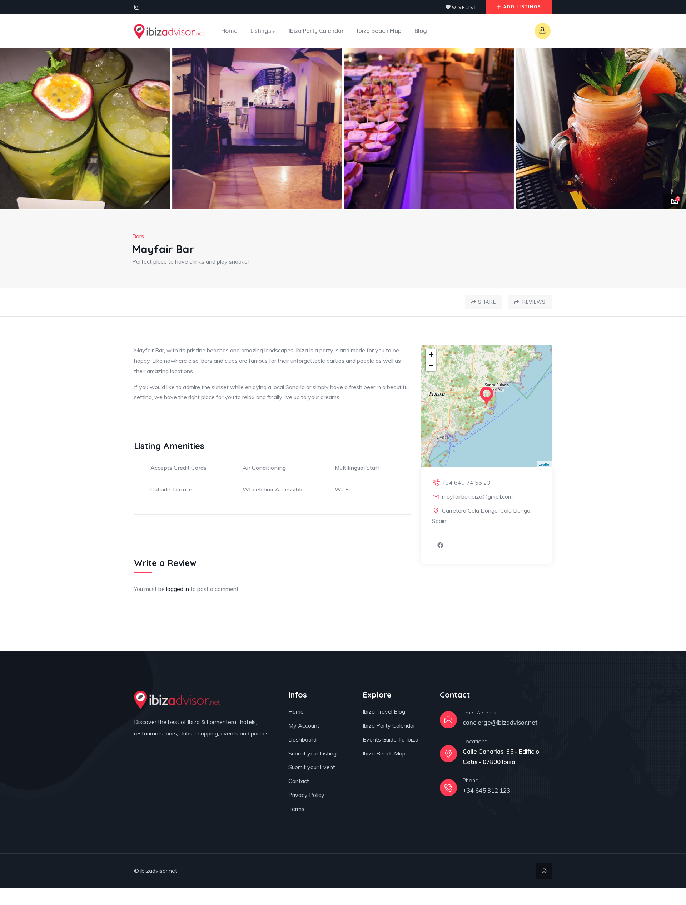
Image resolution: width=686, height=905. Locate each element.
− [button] (431, 365)
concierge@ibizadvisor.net (500, 722)
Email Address (479, 712)
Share (487, 302)
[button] (672, 128)
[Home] (169, 31)
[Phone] (448, 787)
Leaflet (544, 464)
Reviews (533, 302)
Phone (470, 780)
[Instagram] (137, 7)
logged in (177, 588)
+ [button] (431, 354)
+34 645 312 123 (486, 790)
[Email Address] (448, 719)
